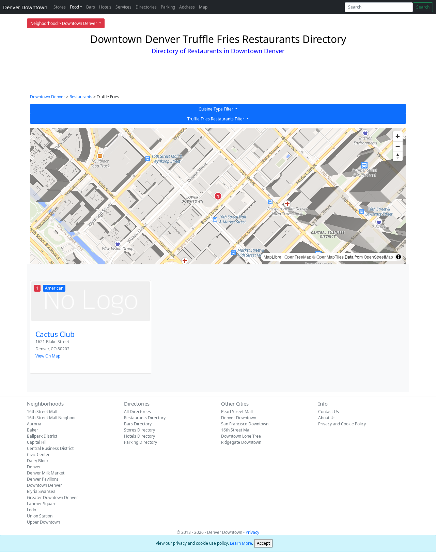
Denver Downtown (25, 7)
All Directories (137, 411)
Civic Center (38, 454)
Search (423, 7)
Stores (59, 7)
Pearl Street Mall (237, 411)
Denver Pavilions (43, 479)
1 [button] (218, 196)
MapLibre (272, 257)
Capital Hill (37, 442)
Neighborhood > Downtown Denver (64, 23)
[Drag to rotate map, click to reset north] (398, 156)
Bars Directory (138, 424)
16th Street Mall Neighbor (51, 418)
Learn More (241, 543)
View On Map (47, 356)
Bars (90, 7)
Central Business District (50, 448)
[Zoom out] (398, 146)
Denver (34, 467)
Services (123, 7)
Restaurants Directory (145, 418)
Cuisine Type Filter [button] (216, 109)
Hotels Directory (139, 436)
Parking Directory (140, 442)
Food (74, 7)
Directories (146, 7)
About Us (327, 418)
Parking (168, 7)
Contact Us (328, 411)
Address (187, 7)
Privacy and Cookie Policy (342, 424)
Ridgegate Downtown (241, 442)
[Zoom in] (398, 136)
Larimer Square (42, 504)
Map (203, 7)
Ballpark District (42, 436)
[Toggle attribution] (398, 257)
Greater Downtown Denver (52, 497)
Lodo (31, 510)
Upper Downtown (43, 522)
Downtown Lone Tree (241, 436)
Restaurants (80, 97)
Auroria (34, 424)
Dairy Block (37, 461)
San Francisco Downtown (244, 424)
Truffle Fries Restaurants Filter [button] (216, 119)
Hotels (105, 7)
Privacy (252, 532)
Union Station (39, 516)
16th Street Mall (42, 411)
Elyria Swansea (41, 491)
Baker (32, 430)
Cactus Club (55, 334)
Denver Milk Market (45, 473)
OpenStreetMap (378, 257)
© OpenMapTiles (328, 257)
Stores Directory (139, 430)
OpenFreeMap (297, 257)
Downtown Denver (47, 97)
